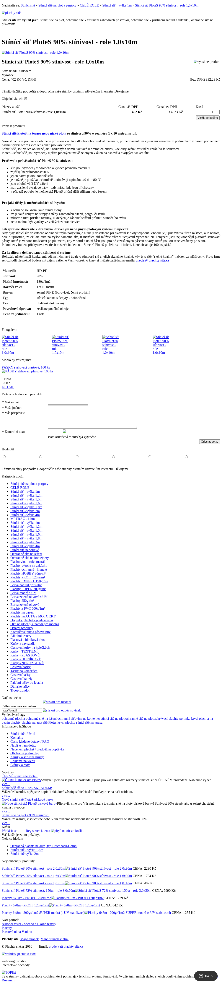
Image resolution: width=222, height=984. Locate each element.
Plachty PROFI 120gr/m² (27, 577)
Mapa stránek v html (55, 939)
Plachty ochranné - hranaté (28, 569)
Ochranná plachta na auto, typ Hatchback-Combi (43, 846)
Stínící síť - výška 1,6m (26, 503)
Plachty (7, 928)
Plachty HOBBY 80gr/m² (28, 573)
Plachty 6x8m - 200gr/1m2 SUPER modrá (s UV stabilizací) (43, 912)
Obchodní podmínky (24, 753)
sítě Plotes (50, 722)
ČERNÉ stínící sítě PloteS (20, 776)
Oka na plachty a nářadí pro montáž (34, 624)
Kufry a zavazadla (22, 643)
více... (6, 784)
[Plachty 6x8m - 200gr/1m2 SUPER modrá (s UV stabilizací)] (128, 912)
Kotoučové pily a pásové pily (30, 632)
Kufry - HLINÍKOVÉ (25, 659)
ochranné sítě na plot (139, 718)
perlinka (184, 718)
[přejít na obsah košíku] (67, 831)
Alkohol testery (20, 636)
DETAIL (8, 387)
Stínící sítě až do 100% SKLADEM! (27, 788)
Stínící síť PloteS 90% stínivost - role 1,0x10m (166, 5)
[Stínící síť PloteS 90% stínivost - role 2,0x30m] (98, 868)
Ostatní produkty (21, 628)
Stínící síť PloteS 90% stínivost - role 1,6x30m (33, 876)
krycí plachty (66, 722)
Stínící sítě (28, 5)
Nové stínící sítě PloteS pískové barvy (28, 799)
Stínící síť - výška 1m (117, 5)
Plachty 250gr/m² (22, 600)
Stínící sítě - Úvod (22, 734)
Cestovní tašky (20, 667)
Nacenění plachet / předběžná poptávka (37, 749)
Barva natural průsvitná (26, 585)
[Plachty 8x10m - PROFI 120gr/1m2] (77, 898)
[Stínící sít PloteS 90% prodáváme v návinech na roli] (10, 352)
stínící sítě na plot (112, 718)
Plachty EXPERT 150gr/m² (29, 581)
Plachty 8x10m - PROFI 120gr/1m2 (26, 898)
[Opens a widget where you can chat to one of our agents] (206, 976)
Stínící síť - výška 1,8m (26, 507)
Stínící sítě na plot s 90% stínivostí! (25, 815)
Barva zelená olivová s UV (28, 597)
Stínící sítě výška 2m (24, 854)
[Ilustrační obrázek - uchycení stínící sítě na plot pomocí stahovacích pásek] (111, 352)
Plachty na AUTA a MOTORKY (33, 616)
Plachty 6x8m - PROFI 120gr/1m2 (25, 905)
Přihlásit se (9, 831)
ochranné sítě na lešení (41, 718)
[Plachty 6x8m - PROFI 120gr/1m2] (74, 905)
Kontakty (16, 737)
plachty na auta (31, 722)
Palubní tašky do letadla (26, 682)
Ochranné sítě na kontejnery (29, 558)
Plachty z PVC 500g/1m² (27, 608)
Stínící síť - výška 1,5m (26, 499)
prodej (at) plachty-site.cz (66, 946)
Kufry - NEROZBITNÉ (27, 663)
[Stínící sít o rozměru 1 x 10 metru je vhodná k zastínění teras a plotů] (60, 352)
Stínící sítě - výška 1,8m (26, 850)
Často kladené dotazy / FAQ (29, 741)
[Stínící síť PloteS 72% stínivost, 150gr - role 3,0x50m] (113, 890)
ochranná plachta (13, 718)
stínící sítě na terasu (89, 722)
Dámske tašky (20, 686)
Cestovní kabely (21, 678)
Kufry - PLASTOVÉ (25, 655)
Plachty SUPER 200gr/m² (28, 589)
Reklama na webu (22, 761)
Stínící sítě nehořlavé (24, 550)
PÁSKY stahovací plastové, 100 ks (26, 367)
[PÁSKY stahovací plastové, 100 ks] (27, 371)
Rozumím (8, 980)
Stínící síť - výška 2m (25, 511)
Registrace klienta (38, 831)
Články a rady (20, 765)
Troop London (20, 690)
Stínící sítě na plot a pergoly (57, 5)
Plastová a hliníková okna (28, 639)
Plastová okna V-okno (17, 932)
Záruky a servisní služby (27, 757)
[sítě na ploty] (11, 13)
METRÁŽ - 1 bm (22, 519)
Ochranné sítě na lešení (26, 554)
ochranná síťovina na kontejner (78, 718)
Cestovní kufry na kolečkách (30, 647)
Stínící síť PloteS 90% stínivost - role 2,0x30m (33, 868)
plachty (16, 722)
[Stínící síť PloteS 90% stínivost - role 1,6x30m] (98, 876)
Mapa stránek (29, 939)
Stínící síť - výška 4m (25, 515)
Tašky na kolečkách (24, 671)
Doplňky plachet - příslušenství (31, 620)
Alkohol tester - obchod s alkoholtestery (29, 924)
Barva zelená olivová (24, 604)
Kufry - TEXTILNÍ (24, 651)
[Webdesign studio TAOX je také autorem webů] (19, 954)
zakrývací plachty (166, 718)
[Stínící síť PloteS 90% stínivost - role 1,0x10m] (35, 52)
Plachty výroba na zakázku (28, 565)
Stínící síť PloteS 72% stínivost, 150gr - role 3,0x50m (38, 890)
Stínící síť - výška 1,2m (26, 495)
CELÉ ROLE (89, 5)
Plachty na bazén (22, 612)
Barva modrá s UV (23, 593)
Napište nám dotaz (23, 745)
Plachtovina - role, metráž (27, 561)
